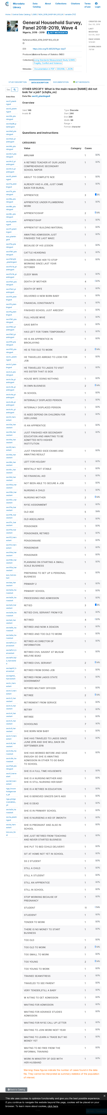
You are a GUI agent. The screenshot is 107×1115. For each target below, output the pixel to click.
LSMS (34, 14)
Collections (60, 4)
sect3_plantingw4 (41, 96)
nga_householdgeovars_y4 (11, 791)
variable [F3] (70, 14)
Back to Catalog (17, 1089)
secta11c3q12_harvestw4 (11, 660)
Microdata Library (19, 5)
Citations (75, 4)
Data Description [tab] (39, 83)
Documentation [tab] (61, 82)
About (48, 4)
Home (7, 14)
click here (53, 1106)
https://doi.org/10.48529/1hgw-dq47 (49, 49)
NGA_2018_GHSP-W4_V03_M (51, 14)
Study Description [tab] (18, 82)
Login (97, 7)
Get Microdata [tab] (82, 82)
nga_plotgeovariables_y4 (11, 802)
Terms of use (87, 5)
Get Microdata (58, 32)
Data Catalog (37, 5)
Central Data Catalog (21, 14)
